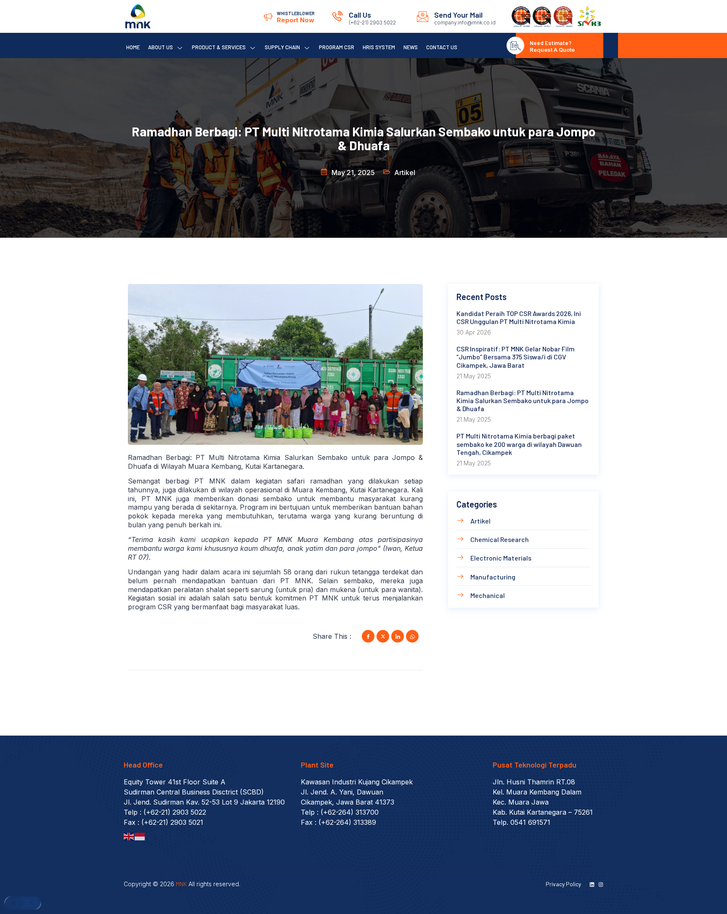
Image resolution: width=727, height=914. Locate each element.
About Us (160, 47)
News (410, 47)
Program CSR (336, 47)
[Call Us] (337, 16)
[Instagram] (600, 884)
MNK (181, 883)
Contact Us (441, 47)
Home (133, 47)
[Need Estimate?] (515, 45)
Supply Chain (282, 47)
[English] (129, 836)
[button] (22, 903)
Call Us (360, 14)
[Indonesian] (140, 836)
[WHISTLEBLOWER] (268, 16)
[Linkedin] (591, 884)
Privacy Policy (563, 883)
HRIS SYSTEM (379, 47)
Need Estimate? (550, 43)
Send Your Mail (458, 14)
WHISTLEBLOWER (296, 13)
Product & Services (219, 47)
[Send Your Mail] (422, 16)
